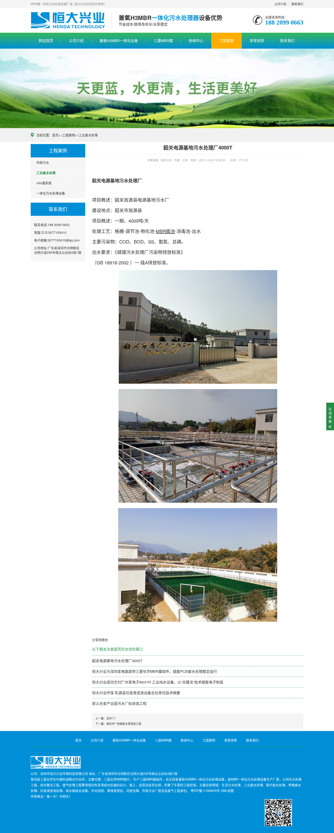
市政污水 (42, 162)
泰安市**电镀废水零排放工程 (123, 724)
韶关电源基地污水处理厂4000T (117, 660)
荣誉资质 (257, 40)
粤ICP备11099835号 (205, 790)
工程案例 (226, 40)
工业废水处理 (88, 135)
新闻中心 (196, 40)
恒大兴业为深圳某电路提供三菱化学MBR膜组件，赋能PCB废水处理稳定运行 (154, 671)
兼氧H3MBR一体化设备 (119, 40)
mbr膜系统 (44, 183)
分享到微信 (100, 639)
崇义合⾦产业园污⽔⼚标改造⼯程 (119, 703)
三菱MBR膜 (163, 40)
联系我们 (297, 4)
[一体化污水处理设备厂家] (68, 20)
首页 (55, 135)
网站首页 (46, 40)
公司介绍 (280, 4)
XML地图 (227, 790)
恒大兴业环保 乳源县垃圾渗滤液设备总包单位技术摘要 (136, 692)
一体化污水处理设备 (50, 193)
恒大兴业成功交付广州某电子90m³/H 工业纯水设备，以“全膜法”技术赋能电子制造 (157, 682)
